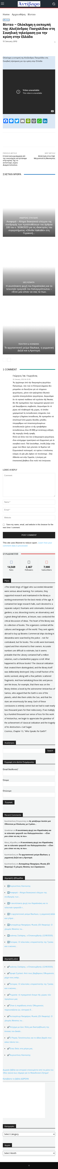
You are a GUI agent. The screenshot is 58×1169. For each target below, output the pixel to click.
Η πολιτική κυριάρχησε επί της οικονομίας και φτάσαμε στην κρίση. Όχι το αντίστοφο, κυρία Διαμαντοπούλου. (15, 160)
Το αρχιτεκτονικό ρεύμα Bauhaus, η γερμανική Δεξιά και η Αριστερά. (29, 349)
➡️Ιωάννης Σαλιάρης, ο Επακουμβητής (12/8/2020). (30, 935)
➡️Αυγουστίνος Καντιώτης (19, 886)
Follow (29, 561)
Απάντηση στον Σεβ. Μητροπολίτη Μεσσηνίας (44, 157)
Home (6, 14)
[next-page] (9, 360)
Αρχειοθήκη (18, 14)
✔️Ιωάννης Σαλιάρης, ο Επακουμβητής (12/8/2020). (30, 967)
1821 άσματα (28, 282)
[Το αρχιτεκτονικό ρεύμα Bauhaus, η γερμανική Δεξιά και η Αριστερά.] (29, 325)
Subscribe (46, 561)
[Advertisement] (24, 1100)
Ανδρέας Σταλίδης (28, 218)
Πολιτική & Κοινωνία (28, 344)
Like (11, 561)
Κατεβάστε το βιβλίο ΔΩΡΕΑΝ (16, 1079)
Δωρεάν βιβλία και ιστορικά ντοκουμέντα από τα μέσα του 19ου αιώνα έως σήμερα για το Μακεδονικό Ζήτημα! (28, 1071)
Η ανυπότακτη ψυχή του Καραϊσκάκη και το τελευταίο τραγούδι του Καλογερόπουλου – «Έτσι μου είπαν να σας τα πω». (29, 289)
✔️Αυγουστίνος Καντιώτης (19, 1055)
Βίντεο (31, 14)
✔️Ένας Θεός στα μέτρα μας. (20, 1048)
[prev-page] (4, 360)
